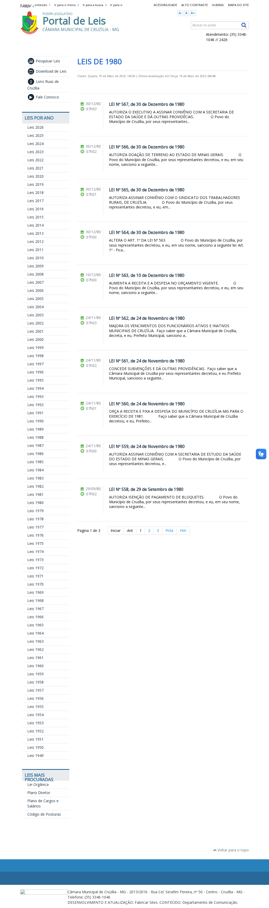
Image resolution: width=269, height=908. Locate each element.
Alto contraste (194, 5)
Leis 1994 (35, 388)
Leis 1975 (35, 543)
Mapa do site (238, 5)
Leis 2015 (35, 216)
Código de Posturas (44, 814)
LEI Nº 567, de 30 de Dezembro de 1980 (146, 104)
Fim (183, 530)
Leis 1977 (35, 527)
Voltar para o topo (232, 849)
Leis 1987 (35, 445)
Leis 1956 (35, 698)
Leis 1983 (35, 478)
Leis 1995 (35, 380)
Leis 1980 (35, 502)
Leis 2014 (35, 225)
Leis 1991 (35, 412)
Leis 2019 (35, 184)
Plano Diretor (38, 792)
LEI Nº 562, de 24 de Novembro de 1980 (147, 318)
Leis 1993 (35, 396)
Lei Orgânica (38, 784)
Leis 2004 (35, 306)
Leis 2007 (35, 282)
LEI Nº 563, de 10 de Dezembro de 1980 (146, 275)
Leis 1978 (35, 518)
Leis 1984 (35, 469)
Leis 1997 (35, 363)
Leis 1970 (35, 584)
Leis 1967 (35, 608)
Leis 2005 (35, 298)
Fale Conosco (47, 96)
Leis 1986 (35, 453)
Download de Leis (50, 71)
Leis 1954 (35, 714)
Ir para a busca (94, 5)
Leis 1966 (35, 616)
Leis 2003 (35, 314)
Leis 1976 (35, 535)
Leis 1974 (35, 551)
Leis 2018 (35, 192)
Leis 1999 (35, 347)
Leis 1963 (35, 641)
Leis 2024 (35, 143)
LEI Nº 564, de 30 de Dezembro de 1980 (146, 232)
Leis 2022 (35, 159)
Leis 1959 (35, 673)
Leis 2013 (35, 233)
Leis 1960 (35, 665)
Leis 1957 (35, 690)
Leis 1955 (35, 706)
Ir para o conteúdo (35, 5)
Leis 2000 (35, 339)
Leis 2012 (35, 241)
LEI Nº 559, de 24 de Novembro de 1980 (147, 446)
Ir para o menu (66, 5)
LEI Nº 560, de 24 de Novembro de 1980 (147, 404)
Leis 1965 (35, 624)
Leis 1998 (35, 355)
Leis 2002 (35, 323)
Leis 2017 (35, 200)
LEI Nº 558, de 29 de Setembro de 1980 (146, 489)
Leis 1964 (35, 633)
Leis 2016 (35, 208)
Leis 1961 (35, 657)
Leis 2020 (35, 176)
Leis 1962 (35, 649)
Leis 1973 (35, 559)
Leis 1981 (35, 494)
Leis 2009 (35, 265)
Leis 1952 (35, 731)
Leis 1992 (35, 404)
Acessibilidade (165, 5)
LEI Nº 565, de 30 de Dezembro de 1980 (146, 190)
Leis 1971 (35, 575)
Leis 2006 (35, 290)
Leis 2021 (35, 168)
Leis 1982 (35, 486)
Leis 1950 (35, 747)
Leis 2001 (35, 331)
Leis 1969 (35, 592)
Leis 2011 (35, 249)
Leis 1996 (35, 372)
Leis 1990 (35, 420)
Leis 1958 (35, 682)
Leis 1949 (35, 755)
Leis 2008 (35, 274)
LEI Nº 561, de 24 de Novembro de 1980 (147, 361)
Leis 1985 (35, 461)
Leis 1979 (35, 510)
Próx (169, 530)
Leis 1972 (35, 567)
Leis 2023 (35, 151)
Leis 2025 (35, 135)
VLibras (218, 5)
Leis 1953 (35, 722)
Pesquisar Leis (47, 60)
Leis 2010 (35, 257)
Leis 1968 (35, 600)
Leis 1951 (35, 739)
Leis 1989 (35, 429)
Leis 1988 (35, 437)
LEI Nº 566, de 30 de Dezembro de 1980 (146, 147)
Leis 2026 (35, 127)
